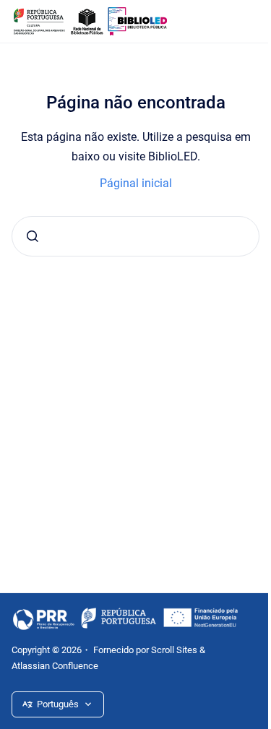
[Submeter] (32, 236)
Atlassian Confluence (55, 665)
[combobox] (135, 236)
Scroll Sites (174, 649)
